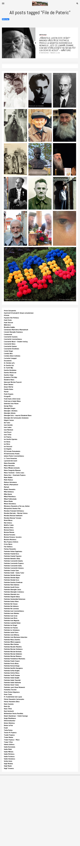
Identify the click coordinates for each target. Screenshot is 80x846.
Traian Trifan (8, 742)
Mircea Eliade (8, 501)
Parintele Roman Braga (11, 666)
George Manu (8, 406)
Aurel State (8, 320)
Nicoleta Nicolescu (10, 539)
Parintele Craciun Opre (11, 570)
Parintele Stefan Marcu (11, 673)
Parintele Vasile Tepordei (12, 680)
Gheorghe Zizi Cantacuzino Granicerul (16, 418)
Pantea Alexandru (10, 549)
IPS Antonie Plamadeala (12, 451)
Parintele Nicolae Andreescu (13, 649)
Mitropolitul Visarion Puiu (12, 508)
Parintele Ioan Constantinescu (14, 611)
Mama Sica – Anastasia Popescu (14, 475)
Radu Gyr (7, 706)
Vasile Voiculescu (9, 759)
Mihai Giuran (8, 494)
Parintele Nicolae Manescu (12, 656)
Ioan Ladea (7, 427)
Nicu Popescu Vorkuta (11, 542)
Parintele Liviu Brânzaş (11, 635)
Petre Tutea (8, 694)
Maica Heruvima (9, 465)
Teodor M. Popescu (10, 732)
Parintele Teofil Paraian (12, 675)
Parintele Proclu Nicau (11, 663)
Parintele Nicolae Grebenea (13, 654)
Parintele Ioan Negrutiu (11, 620)
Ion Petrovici (8, 446)
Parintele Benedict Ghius (12, 558)
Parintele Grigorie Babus (12, 597)
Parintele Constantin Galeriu (13, 561)
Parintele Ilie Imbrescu (11, 606)
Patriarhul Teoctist (10, 690)
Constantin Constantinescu (13, 339)
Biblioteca (7, 325)
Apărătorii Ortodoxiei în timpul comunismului (18, 313)
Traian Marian (8, 737)
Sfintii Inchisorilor (9, 721)
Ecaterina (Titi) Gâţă (10, 377)
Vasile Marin (8, 749)
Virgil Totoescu (9, 768)
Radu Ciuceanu (9, 704)
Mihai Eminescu (9, 492)
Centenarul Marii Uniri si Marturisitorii (16, 330)
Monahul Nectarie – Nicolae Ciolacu (16, 513)
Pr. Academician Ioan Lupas (13, 697)
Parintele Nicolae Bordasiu (13, 651)
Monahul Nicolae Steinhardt (13, 515)
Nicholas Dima (8, 528)
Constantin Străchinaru (11, 349)
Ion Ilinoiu (7, 442)
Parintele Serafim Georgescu (13, 668)
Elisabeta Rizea (9, 380)
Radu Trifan (8, 709)
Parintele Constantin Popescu (14, 563)
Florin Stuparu (8, 394)
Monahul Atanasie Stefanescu (14, 511)
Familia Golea (8, 389)
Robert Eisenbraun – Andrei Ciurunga (16, 716)
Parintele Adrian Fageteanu (13, 551)
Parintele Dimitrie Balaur (12, 575)
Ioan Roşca (7, 432)
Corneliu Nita (8, 353)
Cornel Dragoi (8, 351)
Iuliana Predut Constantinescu (14, 456)
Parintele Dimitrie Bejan (12, 578)
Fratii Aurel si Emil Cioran (12, 399)
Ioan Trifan (7, 435)
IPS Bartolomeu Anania (11, 454)
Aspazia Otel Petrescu (11, 318)
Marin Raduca (8, 480)
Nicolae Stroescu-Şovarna (12, 537)
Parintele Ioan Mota (10, 618)
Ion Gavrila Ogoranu (10, 439)
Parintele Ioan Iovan (10, 616)
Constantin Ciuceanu (10, 337)
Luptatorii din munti (10, 461)
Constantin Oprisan (10, 346)
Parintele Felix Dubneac (11, 585)
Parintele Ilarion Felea (11, 601)
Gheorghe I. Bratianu (10, 411)
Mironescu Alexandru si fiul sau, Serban (17, 506)
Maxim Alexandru (9, 489)
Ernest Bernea (8, 384)
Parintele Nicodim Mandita (13, 647)
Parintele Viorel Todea (11, 685)
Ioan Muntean (8, 430)
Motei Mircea (8, 520)
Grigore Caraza (9, 420)
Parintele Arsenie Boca (11, 554)
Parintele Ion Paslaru (11, 628)
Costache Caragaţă (10, 358)
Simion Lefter (8, 725)
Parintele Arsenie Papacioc (13, 556)
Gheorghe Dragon (9, 408)
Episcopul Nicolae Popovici (13, 382)
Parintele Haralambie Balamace (14, 599)
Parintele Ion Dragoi (10, 625)
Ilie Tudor (7, 423)
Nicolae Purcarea (9, 535)
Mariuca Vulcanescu (10, 482)
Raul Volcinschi (9, 711)
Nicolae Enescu (9, 530)
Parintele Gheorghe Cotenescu (14, 592)
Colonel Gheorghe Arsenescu (13, 332)
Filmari (6, 392)
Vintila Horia (8, 761)
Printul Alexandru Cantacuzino (14, 699)
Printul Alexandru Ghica (11, 701)
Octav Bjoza (8, 544)
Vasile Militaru (8, 752)
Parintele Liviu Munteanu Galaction (15, 637)
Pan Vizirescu (8, 547)
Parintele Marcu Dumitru (12, 640)
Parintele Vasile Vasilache (12, 682)
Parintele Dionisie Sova (11, 580)
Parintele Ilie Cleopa (10, 604)
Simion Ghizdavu (9, 723)
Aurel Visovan (8, 322)
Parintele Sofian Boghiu (12, 671)
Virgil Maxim (8, 766)
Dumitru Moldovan (10, 372)
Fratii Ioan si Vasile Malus (12, 401)
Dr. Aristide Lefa (9, 363)
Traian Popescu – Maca (11, 740)
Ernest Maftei (8, 387)
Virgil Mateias (8, 764)
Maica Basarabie (9, 463)
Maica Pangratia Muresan (12, 470)
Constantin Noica (9, 344)
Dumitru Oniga (8, 375)
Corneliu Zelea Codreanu (12, 356)
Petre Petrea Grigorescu (12, 692)
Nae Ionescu (8, 523)
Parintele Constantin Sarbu (13, 566)
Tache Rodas (8, 730)
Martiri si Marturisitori (11, 485)
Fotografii (7, 396)
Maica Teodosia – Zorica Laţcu (14, 473)
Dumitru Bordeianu (10, 370)
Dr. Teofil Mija (8, 368)
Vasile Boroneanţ (9, 747)
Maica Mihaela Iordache (12, 468)
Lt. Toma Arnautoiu (10, 458)
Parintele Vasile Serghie (11, 678)
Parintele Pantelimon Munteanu (14, 659)
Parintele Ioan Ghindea (11, 613)
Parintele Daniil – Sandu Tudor (14, 573)
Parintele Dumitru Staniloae (13, 582)
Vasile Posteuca (9, 756)
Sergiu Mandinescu (10, 718)
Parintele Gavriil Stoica (11, 587)
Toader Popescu (9, 735)
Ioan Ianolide (8, 425)
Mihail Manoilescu (10, 496)
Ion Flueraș (7, 437)
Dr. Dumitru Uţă (9, 365)
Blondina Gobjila (9, 327)
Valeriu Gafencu (9, 744)
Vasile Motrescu (9, 754)
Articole (6, 315)
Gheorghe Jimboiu (9, 413)
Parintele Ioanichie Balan (12, 623)
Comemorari (8, 334)
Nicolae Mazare (9, 532)
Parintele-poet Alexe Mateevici (14, 687)
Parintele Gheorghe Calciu (12, 589)
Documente (8, 361)
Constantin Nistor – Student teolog (16, 342)
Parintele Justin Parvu (11, 632)
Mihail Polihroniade (10, 499)
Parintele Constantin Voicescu (14, 568)
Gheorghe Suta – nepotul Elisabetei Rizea (17, 415)
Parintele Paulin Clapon (12, 661)
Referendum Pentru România (13, 713)
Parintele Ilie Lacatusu (11, 608)
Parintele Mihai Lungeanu (12, 642)
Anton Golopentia (10, 311)
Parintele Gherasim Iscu (11, 594)
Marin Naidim (8, 477)
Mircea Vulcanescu (10, 504)
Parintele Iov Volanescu (12, 630)
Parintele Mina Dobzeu (11, 644)
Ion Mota (7, 444)
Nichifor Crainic (9, 525)
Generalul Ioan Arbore (11, 403)
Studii (6, 728)
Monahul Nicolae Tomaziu (12, 518)
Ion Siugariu (7, 449)
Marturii (6, 487)
